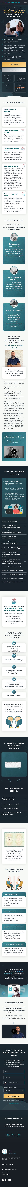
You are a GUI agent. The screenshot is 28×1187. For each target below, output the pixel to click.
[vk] (9, 1180)
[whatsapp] (6, 1180)
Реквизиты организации (7, 1164)
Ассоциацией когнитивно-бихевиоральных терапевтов (14, 609)
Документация (5, 1174)
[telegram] (3, 1180)
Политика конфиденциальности (9, 1169)
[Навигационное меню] (25, 2)
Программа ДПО (5, 1172)
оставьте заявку (20, 87)
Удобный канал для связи (10, 1087)
